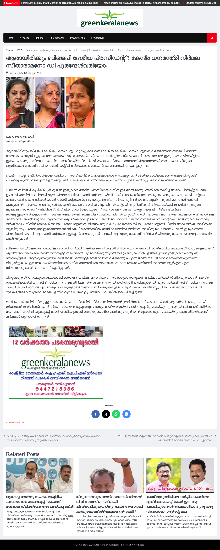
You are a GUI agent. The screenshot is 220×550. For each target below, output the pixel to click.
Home (10, 37)
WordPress (138, 544)
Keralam (24, 37)
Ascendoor (114, 544)
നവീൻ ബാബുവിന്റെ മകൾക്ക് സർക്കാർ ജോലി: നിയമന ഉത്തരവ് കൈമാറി (134, 3)
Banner (10, 423)
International (57, 37)
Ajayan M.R (35, 73)
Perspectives (97, 37)
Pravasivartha (77, 37)
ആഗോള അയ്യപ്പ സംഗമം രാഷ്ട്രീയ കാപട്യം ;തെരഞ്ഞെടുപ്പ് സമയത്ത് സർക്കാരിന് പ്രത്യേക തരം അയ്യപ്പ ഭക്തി (39, 501)
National (39, 37)
